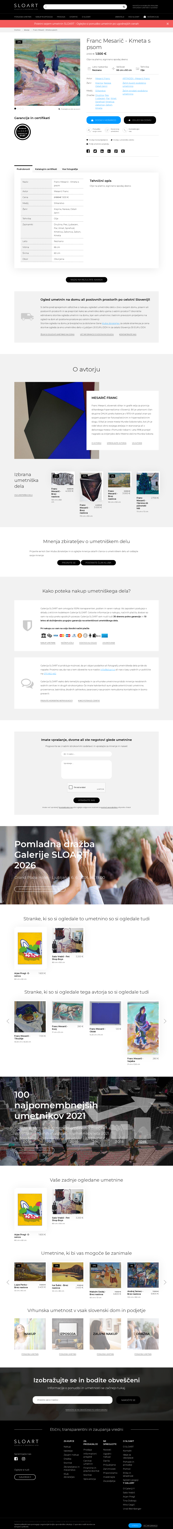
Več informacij (150, 1525)
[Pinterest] (116, 151)
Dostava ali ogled (88, 643)
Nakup (67, 1447)
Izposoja (68, 1451)
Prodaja (61, 17)
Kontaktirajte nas (127, 334)
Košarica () (153, 17)
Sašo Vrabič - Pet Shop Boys (67, 940)
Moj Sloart (133, 17)
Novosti (107, 1450)
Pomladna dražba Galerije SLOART (40, 889)
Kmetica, (110, 102)
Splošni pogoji (131, 1480)
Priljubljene (109, 1465)
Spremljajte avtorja (116, 443)
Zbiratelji (119, 17)
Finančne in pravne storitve (91, 1469)
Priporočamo (110, 1473)
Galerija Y (25, 1477)
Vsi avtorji (137, 443)
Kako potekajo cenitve (89, 700)
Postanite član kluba (98, 563)
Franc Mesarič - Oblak (105, 1013)
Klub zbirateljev (69, 1475)
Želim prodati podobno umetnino (135, 92)
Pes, (107, 95)
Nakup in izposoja (44, 17)
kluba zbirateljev (110, 323)
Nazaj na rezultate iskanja (87, 280)
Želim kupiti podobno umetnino (134, 85)
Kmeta (98, 108)
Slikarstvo (100, 91)
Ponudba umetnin (22, 17)
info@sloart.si (107, 669)
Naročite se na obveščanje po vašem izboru (86, 1410)
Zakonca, (100, 105)
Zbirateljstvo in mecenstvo (72, 1468)
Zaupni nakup (71, 1455)
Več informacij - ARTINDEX (34, 1150)
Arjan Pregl (129, 1496)
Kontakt (127, 1451)
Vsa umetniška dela (23, 495)
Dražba (67, 1459)
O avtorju (96, 443)
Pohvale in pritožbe (128, 1463)
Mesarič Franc (102, 78)
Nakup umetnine (48, 643)
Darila (106, 1461)
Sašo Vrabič (129, 1492)
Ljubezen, (100, 98)
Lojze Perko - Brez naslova (30, 1271)
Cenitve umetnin (88, 1462)
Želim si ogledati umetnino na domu (57, 334)
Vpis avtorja (89, 1479)
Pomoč (127, 1469)
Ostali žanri (101, 86)
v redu (135, 1525)
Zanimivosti (109, 1469)
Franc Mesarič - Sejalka (143, 1028)
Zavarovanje (108, 643)
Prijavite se (69, 563)
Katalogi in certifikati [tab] (46, 169)
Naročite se (128, 1400)
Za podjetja (109, 1481)
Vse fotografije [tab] (70, 169)
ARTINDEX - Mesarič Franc (136, 78)
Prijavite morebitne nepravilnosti (57, 700)
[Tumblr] (123, 151)
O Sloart (86, 17)
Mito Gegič (129, 1505)
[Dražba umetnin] (143, 1334)
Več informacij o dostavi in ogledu (97, 334)
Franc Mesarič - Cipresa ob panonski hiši (148, 483)
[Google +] (109, 151)
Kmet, (114, 98)
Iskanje (27, 30)
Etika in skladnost (128, 1474)
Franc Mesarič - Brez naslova (62, 479)
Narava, (107, 83)
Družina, (99, 95)
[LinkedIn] (102, 151)
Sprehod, (100, 102)
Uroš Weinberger (132, 1509)
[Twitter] (95, 151)
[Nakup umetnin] (30, 1334)
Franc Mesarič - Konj (67, 1012)
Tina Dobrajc (130, 1500)
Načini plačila (67, 643)
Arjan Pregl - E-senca (30, 949)
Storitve (74, 17)
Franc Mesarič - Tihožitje (30, 1016)
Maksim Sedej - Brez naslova (105, 1275)
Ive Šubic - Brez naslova (67, 1272)
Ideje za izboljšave (128, 1456)
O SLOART (128, 1447)
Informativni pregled (90, 1455)
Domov (17, 30)
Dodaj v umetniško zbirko (123, 140)
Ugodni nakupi (107, 1455)
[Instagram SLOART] (23, 1458)
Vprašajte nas (86, 800)
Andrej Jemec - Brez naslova (143, 1275)
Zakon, (109, 105)
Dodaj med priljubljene (98, 140)
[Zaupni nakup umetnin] (105, 1334)
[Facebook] (88, 151)
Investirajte (109, 1477)
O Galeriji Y (129, 1488)
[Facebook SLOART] (16, 1458)
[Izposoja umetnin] (67, 1334)
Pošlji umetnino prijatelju (99, 144)
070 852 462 (50, 674)
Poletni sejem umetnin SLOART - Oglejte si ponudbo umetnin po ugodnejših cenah (86, 23)
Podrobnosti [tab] (23, 169)
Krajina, (99, 83)
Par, (108, 98)
